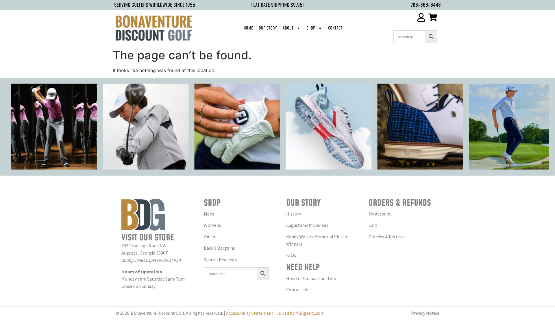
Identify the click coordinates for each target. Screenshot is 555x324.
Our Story (268, 28)
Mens (209, 214)
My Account (380, 214)
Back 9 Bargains (219, 248)
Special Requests (220, 259)
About (288, 28)
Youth (209, 237)
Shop (310, 28)
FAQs (291, 255)
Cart (373, 225)
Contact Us (297, 289)
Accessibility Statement (249, 313)
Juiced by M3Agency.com (301, 313)
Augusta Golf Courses (307, 225)
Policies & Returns (387, 237)
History (293, 214)
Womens (212, 225)
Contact (335, 28)
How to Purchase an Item (311, 278)
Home (248, 28)
